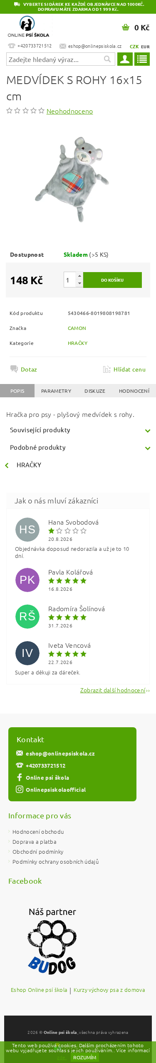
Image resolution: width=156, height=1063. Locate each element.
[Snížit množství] (79, 283)
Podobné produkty (37, 447)
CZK (134, 46)
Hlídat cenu (130, 369)
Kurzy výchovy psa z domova (109, 990)
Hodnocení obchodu (38, 831)
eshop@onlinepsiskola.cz (60, 753)
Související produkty (40, 430)
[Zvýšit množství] (79, 276)
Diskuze (94, 390)
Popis (17, 390)
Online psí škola (47, 777)
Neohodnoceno (70, 110)
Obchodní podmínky (37, 851)
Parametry (56, 390)
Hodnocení (134, 390)
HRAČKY (78, 342)
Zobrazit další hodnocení (113, 689)
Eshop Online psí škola (39, 990)
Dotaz (29, 369)
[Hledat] (107, 59)
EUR (145, 46)
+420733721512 (45, 765)
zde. (62, 1057)
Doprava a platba (34, 841)
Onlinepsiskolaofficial (56, 789)
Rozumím (84, 1057)
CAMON (77, 328)
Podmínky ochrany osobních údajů (55, 861)
